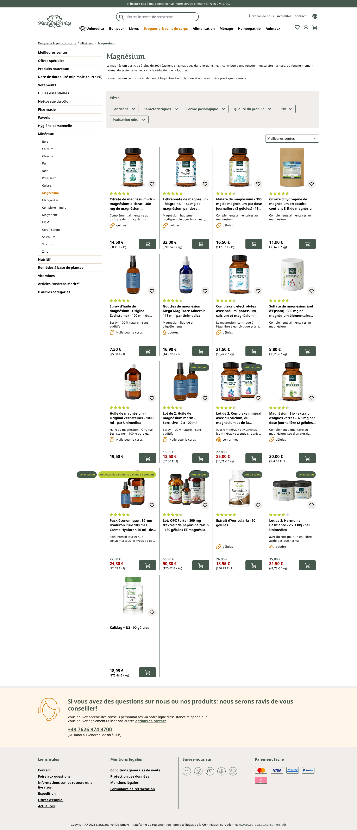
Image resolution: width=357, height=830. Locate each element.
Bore (45, 141)
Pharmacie (47, 109)
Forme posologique (202, 109)
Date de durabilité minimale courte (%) (70, 76)
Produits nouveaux (53, 68)
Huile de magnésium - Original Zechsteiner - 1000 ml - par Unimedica (132, 418)
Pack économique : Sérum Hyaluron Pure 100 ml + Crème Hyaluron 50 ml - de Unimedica (131, 525)
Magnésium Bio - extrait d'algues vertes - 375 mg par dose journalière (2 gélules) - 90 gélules (292, 418)
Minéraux (46, 133)
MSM (45, 222)
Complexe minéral (54, 207)
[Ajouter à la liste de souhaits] (152, 184)
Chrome (47, 156)
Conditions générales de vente (135, 770)
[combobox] (161, 17)
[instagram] (198, 771)
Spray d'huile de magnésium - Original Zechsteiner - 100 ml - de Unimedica (129, 311)
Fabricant (120, 109)
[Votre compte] (306, 27)
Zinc (45, 251)
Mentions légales (124, 782)
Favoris (44, 117)
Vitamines (46, 275)
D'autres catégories (54, 292)
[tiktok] (221, 771)
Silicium (47, 244)
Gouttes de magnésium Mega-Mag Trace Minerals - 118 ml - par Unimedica (185, 311)
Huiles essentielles (53, 93)
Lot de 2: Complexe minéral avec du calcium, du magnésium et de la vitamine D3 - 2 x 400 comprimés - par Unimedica (239, 418)
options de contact (150, 721)
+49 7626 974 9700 (90, 729)
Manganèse (50, 200)
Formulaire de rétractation (132, 789)
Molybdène (50, 215)
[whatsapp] (233, 771)
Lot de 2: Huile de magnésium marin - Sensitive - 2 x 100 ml (180, 418)
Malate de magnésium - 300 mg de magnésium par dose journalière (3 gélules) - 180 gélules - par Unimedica (239, 204)
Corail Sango (51, 230)
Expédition (47, 793)
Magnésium (50, 193)
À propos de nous (261, 16)
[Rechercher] (121, 17)
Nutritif (44, 259)
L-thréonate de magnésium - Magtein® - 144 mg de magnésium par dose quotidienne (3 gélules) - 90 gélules (185, 204)
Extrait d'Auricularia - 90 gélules (235, 522)
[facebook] (187, 771)
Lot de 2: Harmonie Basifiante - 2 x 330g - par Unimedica (289, 525)
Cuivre (46, 185)
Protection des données (129, 776)
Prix (283, 109)
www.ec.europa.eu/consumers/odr (262, 824)
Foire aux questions (54, 776)
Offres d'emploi (50, 800)
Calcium (47, 149)
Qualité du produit (249, 109)
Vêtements (47, 85)
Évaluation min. (125, 119)
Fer (44, 163)
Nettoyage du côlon (54, 101)
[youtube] (210, 771)
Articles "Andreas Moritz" (59, 283)
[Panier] (314, 27)
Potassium (49, 178)
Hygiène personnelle (55, 125)
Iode (45, 171)
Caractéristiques (158, 109)
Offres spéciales (51, 60)
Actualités (284, 16)
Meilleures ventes (53, 52)
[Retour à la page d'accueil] (54, 21)
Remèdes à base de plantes (60, 267)
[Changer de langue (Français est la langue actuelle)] (315, 15)
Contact (300, 16)
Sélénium (48, 237)
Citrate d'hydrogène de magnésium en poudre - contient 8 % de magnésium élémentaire (292, 204)
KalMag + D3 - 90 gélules (129, 627)
